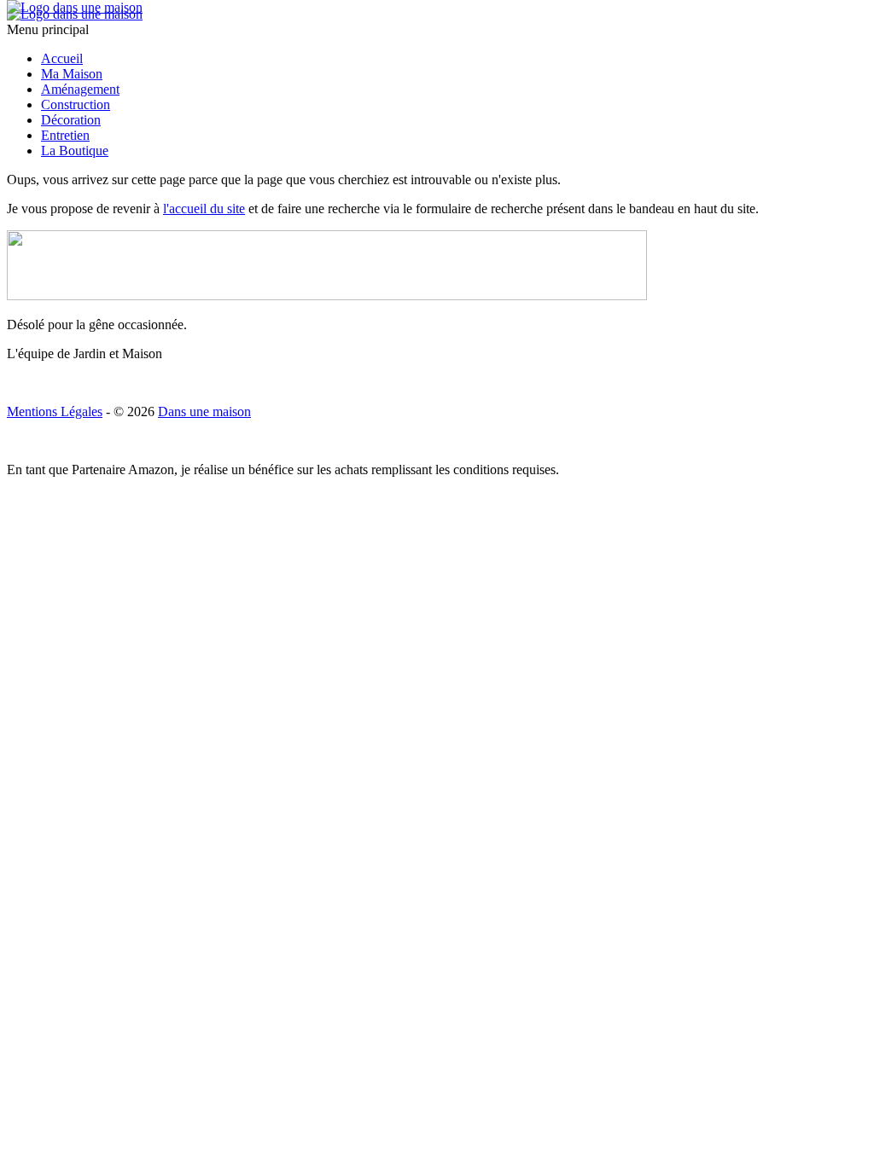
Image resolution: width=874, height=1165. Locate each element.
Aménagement (80, 89)
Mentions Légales (54, 411)
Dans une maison (204, 411)
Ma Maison (71, 74)
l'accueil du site (204, 208)
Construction (75, 104)
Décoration (71, 120)
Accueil (62, 58)
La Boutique (74, 150)
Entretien (65, 135)
